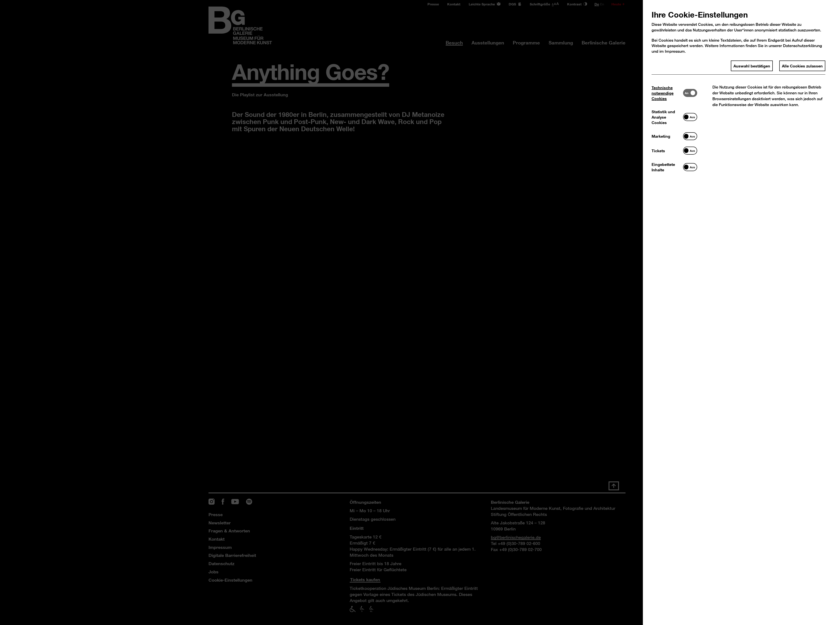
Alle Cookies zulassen (802, 65)
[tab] (667, 93)
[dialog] (417, 312)
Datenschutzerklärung (802, 45)
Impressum (675, 51)
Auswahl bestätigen (751, 65)
